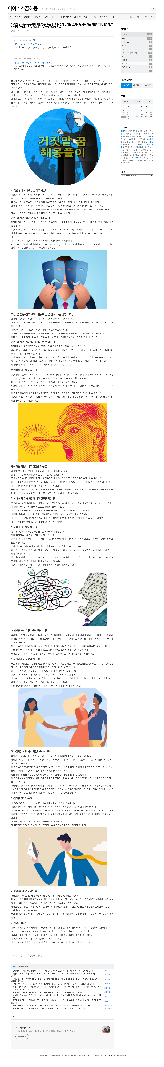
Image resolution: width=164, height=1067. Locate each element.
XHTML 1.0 (84, 1055)
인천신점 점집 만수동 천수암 (28, 44)
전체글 (136, 34)
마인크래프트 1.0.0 (144, 144)
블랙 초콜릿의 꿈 (142, 150)
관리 (145, 17)
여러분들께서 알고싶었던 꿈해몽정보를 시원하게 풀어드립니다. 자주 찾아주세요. (45, 1031)
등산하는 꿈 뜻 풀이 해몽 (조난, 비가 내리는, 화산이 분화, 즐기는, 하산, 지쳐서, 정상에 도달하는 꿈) (48, 1008)
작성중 (93, 17)
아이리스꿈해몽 (23, 8)
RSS (132, 17)
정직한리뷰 (104, 17)
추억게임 (135, 134)
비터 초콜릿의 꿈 (138, 139)
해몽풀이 (124, 131)
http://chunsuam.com (22, 40)
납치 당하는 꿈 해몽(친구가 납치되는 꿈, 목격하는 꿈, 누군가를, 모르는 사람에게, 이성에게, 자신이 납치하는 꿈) (52, 971)
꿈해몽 (17, 17)
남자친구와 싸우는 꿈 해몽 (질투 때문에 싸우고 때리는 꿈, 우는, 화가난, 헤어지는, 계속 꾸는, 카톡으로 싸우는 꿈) (52, 984)
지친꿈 (130, 131)
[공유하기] (20, 956)
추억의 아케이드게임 (67, 17)
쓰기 (152, 17)
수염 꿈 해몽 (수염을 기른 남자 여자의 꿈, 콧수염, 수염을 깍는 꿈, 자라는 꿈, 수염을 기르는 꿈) (46, 992)
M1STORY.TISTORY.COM (67, 1055)
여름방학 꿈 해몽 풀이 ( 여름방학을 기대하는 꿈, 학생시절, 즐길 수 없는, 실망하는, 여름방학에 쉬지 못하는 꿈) (51, 1006)
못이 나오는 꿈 (144, 134)
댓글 (12, 1016)
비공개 (136, 64)
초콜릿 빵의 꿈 (144, 152)
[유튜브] (105, 33)
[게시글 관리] (23, 956)
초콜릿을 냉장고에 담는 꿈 (142, 131)
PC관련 (38, 17)
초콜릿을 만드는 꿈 (131, 147)
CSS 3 (93, 1055)
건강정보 (28, 17)
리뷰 (135, 144)
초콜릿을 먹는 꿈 (127, 144)
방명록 (52, 9)
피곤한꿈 (132, 160)
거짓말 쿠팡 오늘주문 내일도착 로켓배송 (33, 62)
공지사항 (43, 9)
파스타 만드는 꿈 (138, 136)
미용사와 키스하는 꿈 (137, 142)
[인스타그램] (109, 33)
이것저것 (83, 17)
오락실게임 (139, 158)
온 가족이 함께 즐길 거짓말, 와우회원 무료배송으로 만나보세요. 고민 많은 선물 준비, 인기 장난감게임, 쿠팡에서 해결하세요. (62, 67)
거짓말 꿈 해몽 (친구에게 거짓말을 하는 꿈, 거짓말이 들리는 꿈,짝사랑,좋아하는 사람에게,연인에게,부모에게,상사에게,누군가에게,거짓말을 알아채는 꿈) (62, 25)
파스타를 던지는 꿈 (144, 155)
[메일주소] (102, 33)
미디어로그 (63, 9)
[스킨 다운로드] (112, 33)
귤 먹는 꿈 (149, 142)
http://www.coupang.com (24, 59)
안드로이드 (50, 17)
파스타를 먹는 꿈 (142, 160)
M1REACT (46, 1055)
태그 (138, 17)
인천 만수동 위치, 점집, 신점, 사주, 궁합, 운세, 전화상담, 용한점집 (42, 47)
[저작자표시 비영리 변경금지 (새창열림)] (41, 956)
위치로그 (73, 9)
